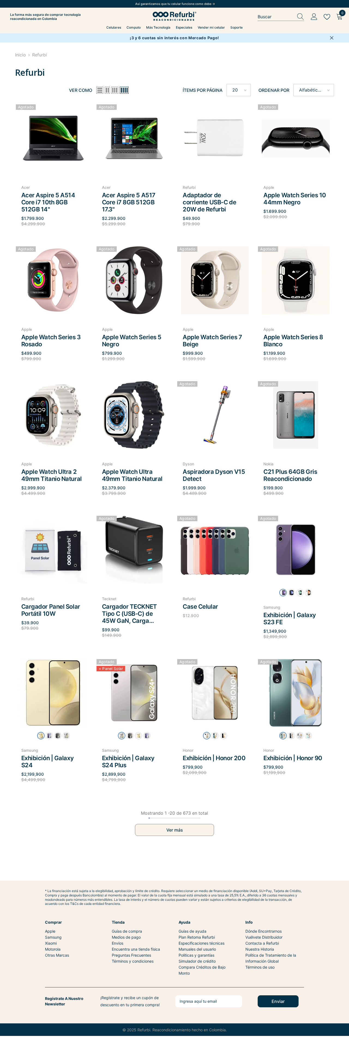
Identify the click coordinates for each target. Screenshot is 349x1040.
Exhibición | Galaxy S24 (47, 761)
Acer (25, 187)
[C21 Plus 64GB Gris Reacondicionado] (295, 415)
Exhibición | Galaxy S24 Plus (128, 761)
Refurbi (39, 54)
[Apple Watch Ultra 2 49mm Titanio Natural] (53, 415)
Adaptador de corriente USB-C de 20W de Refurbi (209, 202)
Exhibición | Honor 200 (214, 758)
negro (57, 735)
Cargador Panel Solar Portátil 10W (50, 610)
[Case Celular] (214, 550)
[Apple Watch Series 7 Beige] (214, 280)
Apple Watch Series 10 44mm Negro (294, 199)
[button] (99, 90)
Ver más (174, 830)
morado (283, 592)
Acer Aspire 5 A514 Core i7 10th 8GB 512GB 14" (48, 202)
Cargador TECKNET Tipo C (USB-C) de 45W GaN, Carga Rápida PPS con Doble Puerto (132, 613)
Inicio (20, 54)
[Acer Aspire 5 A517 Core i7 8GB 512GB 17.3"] (134, 138)
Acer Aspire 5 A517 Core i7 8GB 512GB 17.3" (128, 202)
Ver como (80, 90)
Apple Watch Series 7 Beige (212, 340)
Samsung (271, 607)
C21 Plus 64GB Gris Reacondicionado (290, 475)
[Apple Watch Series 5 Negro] (134, 280)
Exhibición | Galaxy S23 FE (289, 618)
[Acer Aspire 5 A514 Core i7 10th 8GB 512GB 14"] (53, 138)
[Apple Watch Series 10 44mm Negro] (295, 138)
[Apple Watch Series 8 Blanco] (295, 280)
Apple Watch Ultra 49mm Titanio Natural (132, 475)
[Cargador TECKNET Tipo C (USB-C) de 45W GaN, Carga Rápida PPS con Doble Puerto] (134, 550)
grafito (291, 592)
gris (66, 735)
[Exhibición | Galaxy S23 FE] (295, 550)
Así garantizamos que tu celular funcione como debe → (175, 4)
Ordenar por (273, 90)
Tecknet (109, 598)
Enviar (278, 1001)
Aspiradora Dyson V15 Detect (214, 475)
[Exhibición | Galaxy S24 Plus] (134, 693)
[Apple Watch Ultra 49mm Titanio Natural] (134, 415)
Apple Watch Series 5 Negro (131, 340)
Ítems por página (202, 90)
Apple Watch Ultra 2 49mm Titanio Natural (51, 475)
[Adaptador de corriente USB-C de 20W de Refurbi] (214, 138)
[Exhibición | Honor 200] (214, 693)
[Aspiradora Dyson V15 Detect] (214, 415)
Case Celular (200, 606)
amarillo (40, 735)
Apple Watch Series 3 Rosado (51, 340)
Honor (188, 750)
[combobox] (276, 17)
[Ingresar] (314, 17)
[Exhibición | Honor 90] (295, 693)
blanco (308, 592)
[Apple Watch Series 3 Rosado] (53, 280)
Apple (268, 187)
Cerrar (331, 38)
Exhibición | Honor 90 (292, 758)
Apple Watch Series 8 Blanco (293, 340)
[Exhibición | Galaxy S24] (53, 693)
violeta (49, 735)
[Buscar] (281, 17)
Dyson (188, 464)
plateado (299, 735)
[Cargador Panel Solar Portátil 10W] (53, 550)
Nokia (268, 464)
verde (299, 592)
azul (308, 735)
